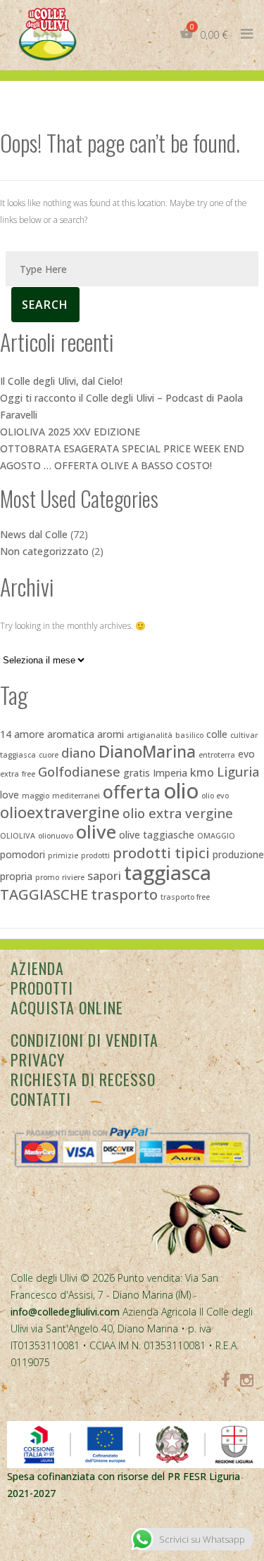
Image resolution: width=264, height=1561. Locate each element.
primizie (63, 855)
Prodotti (42, 987)
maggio (35, 796)
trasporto (124, 894)
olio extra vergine (177, 813)
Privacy (38, 1059)
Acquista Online (67, 1007)
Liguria (238, 771)
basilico (189, 735)
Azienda (37, 968)
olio (181, 791)
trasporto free (185, 897)
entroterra (217, 755)
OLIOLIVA (17, 836)
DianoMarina (147, 752)
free (28, 774)
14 (5, 734)
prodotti (95, 855)
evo (246, 753)
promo (47, 877)
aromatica (70, 734)
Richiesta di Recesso (83, 1079)
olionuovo (55, 836)
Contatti (41, 1099)
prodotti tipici (161, 852)
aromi (110, 734)
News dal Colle (34, 534)
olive (96, 831)
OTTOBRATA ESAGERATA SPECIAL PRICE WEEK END (122, 448)
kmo (202, 772)
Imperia (170, 772)
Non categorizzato (44, 551)
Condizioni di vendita (84, 1039)
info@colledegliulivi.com (65, 1311)
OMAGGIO (216, 836)
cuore (48, 755)
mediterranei (76, 796)
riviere (73, 877)
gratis (136, 772)
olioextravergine (60, 812)
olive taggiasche (156, 834)
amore (29, 734)
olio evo (215, 796)
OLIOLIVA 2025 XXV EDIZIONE (70, 431)
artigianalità (149, 735)
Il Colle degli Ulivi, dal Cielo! (61, 381)
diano (78, 752)
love (9, 794)
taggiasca (167, 872)
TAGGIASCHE (44, 894)
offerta (132, 791)
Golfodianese (79, 771)
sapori (104, 876)
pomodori (22, 854)
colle (216, 734)
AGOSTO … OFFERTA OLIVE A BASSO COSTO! (106, 465)
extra (9, 774)
